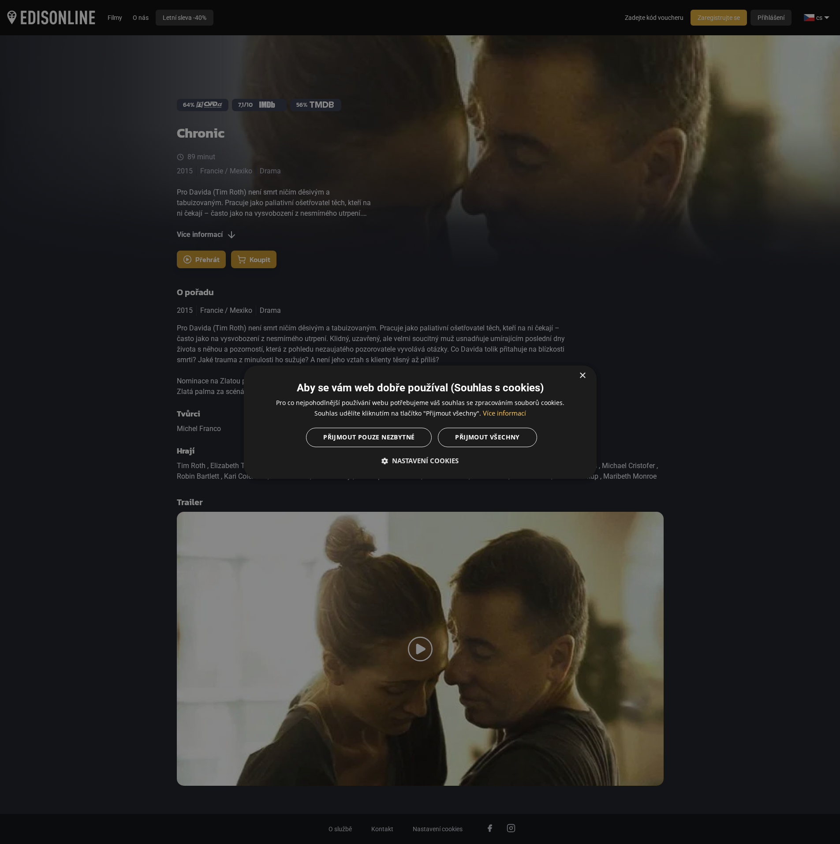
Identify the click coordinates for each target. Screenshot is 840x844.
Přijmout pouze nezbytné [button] (368, 437)
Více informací (504, 413)
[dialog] (420, 422)
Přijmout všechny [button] (487, 437)
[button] (420, 460)
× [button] (582, 375)
